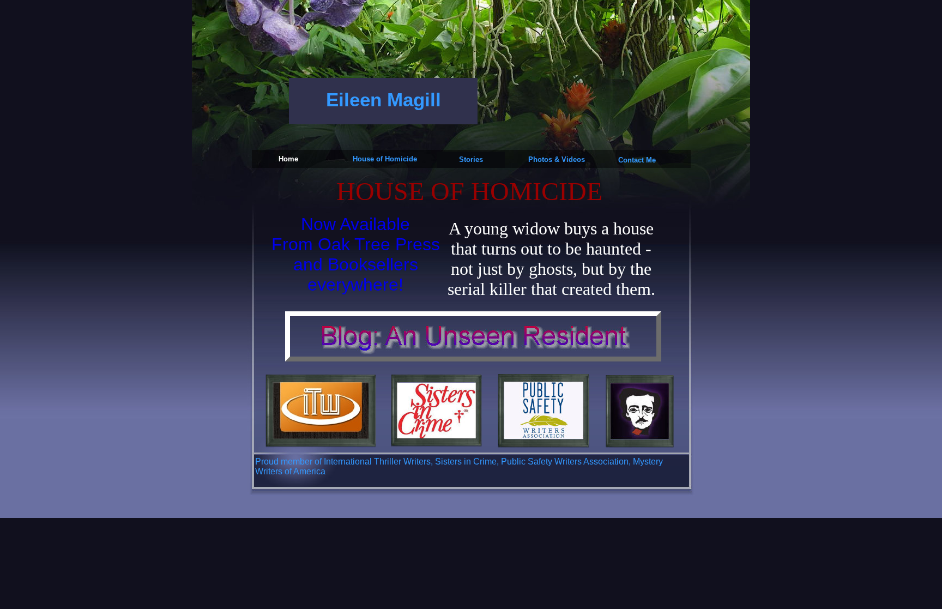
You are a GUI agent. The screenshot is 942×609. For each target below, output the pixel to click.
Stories (471, 159)
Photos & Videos (556, 159)
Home (288, 159)
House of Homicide (385, 159)
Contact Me (637, 160)
